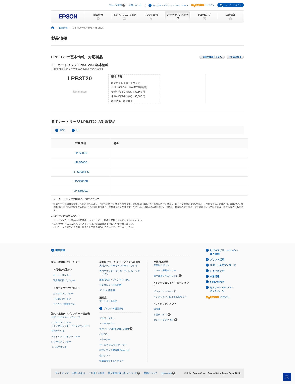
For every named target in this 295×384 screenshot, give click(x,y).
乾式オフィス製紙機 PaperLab (114, 350)
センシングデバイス (164, 320)
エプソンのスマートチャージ (65, 317)
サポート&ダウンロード (223, 265)
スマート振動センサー (165, 270)
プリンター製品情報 (113, 308)
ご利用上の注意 (96, 373)
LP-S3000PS (81, 171)
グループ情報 (115, 5)
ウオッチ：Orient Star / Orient (114, 329)
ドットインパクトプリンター (65, 336)
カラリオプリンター (63, 293)
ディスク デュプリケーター (112, 345)
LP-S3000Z (80, 190)
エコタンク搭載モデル (64, 304)
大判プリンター (59, 331)
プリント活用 (217, 259)
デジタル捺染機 (107, 290)
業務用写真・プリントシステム (114, 279)
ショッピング (217, 270)
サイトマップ (61, 373)
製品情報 (63, 27)
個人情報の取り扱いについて (122, 373)
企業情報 (215, 276)
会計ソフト (104, 355)
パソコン (103, 334)
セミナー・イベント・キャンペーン (170, 5)
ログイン (209, 5)
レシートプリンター (61, 341)
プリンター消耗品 (108, 301)
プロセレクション (62, 298)
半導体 (157, 309)
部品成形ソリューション (166, 276)
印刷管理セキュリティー (111, 361)
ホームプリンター (62, 275)
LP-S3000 (80, 162)
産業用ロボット (161, 265)
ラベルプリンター (60, 347)
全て (62, 130)
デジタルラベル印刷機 (110, 285)
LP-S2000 (80, 153)
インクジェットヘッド (165, 291)
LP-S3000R (80, 181)
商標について (150, 373)
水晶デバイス (160, 314)
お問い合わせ (135, 5)
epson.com (166, 373)
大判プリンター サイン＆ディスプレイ (118, 265)
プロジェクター (107, 318)
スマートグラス (107, 323)
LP (77, 130)
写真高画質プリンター (64, 280)
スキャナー (104, 339)
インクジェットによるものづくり (170, 296)
